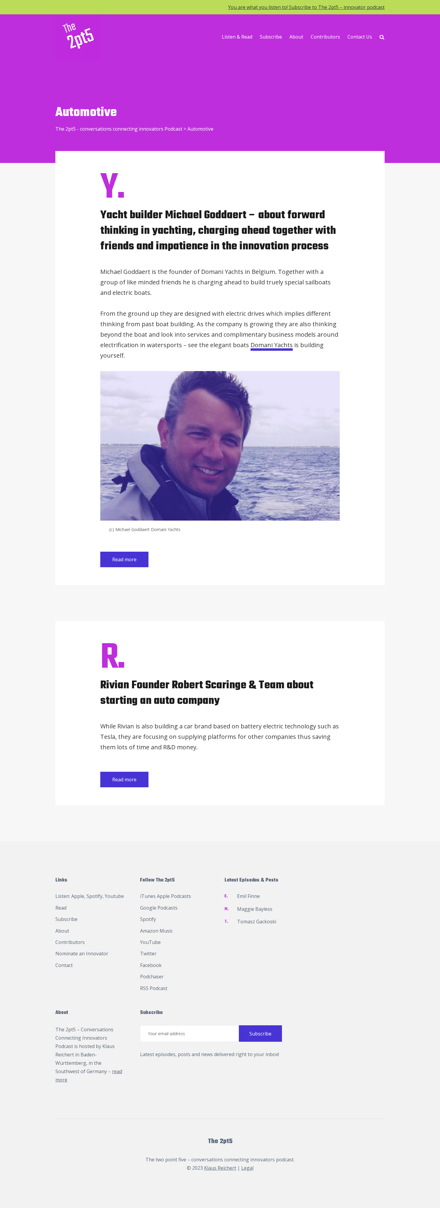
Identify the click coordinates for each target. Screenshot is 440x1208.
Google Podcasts (158, 908)
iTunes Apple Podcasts (165, 896)
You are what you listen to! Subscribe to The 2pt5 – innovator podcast (306, 7)
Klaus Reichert (220, 1168)
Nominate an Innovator (81, 953)
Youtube (114, 896)
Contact (64, 965)
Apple (77, 896)
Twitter (148, 953)
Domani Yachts (272, 345)
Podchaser (152, 976)
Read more (124, 559)
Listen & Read (237, 36)
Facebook (151, 965)
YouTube (150, 942)
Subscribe (271, 36)
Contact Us (360, 36)
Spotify (94, 896)
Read (60, 908)
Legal (247, 1168)
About (296, 36)
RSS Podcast (153, 988)
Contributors (325, 36)
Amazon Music (156, 931)
